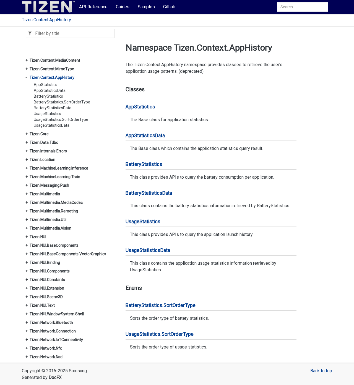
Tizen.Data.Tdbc (44, 142)
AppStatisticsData (50, 90)
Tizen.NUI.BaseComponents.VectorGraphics (68, 254)
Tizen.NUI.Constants (47, 279)
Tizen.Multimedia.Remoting (54, 211)
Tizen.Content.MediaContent (55, 60)
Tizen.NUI (38, 237)
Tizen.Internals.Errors (48, 151)
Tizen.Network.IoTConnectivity (56, 339)
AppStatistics (45, 84)
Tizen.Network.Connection (53, 331)
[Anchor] (122, 89)
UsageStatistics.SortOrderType (61, 119)
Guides (122, 6)
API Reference (93, 6)
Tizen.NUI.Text (42, 305)
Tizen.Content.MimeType (52, 69)
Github (169, 6)
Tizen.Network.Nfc (46, 348)
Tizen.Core (39, 134)
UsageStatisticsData (51, 125)
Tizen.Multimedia (45, 194)
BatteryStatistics (48, 96)
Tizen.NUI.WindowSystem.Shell (57, 314)
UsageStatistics (47, 113)
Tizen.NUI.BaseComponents (54, 245)
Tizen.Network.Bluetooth (51, 322)
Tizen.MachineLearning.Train (55, 177)
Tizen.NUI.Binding (45, 262)
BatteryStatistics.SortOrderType (62, 102)
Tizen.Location (42, 159)
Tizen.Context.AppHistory (46, 19)
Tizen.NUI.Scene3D (46, 297)
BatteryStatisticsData (52, 108)
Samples (146, 6)
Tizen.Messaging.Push (49, 185)
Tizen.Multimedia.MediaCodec (56, 202)
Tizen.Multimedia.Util (48, 219)
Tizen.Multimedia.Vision (50, 228)
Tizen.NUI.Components (50, 271)
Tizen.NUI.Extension (47, 288)
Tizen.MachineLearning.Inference (59, 168)
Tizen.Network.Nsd (46, 357)
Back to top (321, 370)
